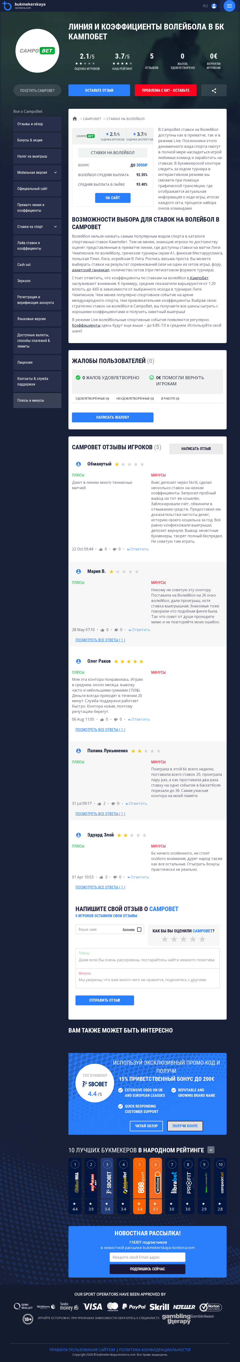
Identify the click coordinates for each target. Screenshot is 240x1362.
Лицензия (25, 362)
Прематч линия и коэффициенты (30, 208)
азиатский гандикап (90, 269)
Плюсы (84, 953)
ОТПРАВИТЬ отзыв (104, 1000)
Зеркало (23, 281)
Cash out (24, 264)
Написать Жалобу (112, 417)
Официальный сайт (32, 188)
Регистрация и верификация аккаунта (35, 300)
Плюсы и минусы (30, 400)
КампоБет (199, 277)
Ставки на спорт (30, 226)
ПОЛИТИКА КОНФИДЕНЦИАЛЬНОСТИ (155, 1349)
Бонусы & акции (29, 140)
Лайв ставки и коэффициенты (29, 246)
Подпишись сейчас (147, 1269)
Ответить (138, 549)
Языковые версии (31, 319)
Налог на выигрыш (32, 156)
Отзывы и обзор (30, 124)
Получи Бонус (185, 1126)
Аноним (129, 929)
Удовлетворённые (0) (92, 398)
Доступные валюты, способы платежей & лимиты (33, 340)
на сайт (113, 198)
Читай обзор (146, 1126)
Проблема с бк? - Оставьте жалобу (165, 92)
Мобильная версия (32, 172)
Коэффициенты (86, 325)
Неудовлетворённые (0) (135, 398)
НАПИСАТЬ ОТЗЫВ (196, 448)
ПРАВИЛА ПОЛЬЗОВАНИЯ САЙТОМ (82, 1349)
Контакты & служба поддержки (32, 381)
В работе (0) (170, 398)
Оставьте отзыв (99, 90)
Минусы (85, 973)
